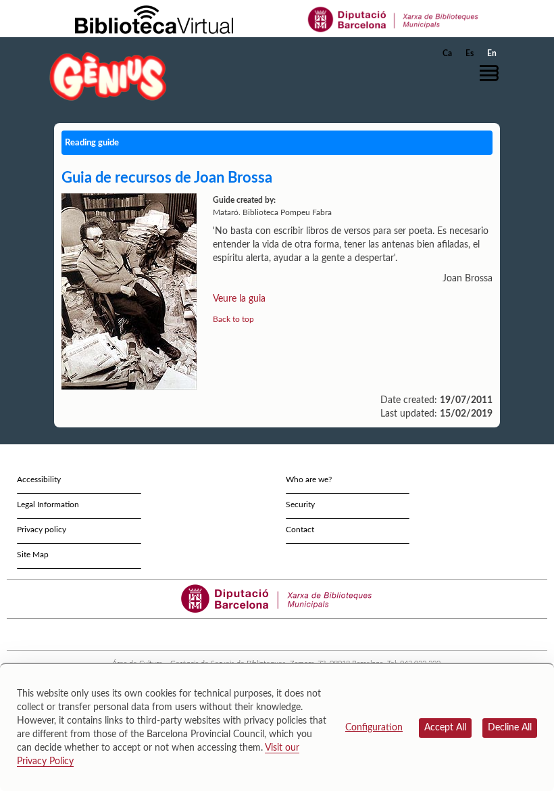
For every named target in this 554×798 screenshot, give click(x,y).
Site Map (33, 554)
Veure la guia (239, 299)
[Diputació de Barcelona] (393, 18)
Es (469, 53)
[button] (492, 73)
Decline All (510, 727)
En (492, 53)
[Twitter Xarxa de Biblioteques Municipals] (247, 634)
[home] (108, 76)
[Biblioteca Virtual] (154, 18)
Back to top (233, 319)
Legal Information (48, 504)
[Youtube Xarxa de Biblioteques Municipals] (271, 634)
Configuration (374, 727)
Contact (300, 529)
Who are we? (309, 479)
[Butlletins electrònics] (295, 634)
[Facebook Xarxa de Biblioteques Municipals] (259, 634)
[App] (307, 634)
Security (300, 504)
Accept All (445, 727)
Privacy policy (41, 529)
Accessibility (39, 479)
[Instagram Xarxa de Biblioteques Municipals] (283, 634)
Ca (447, 53)
